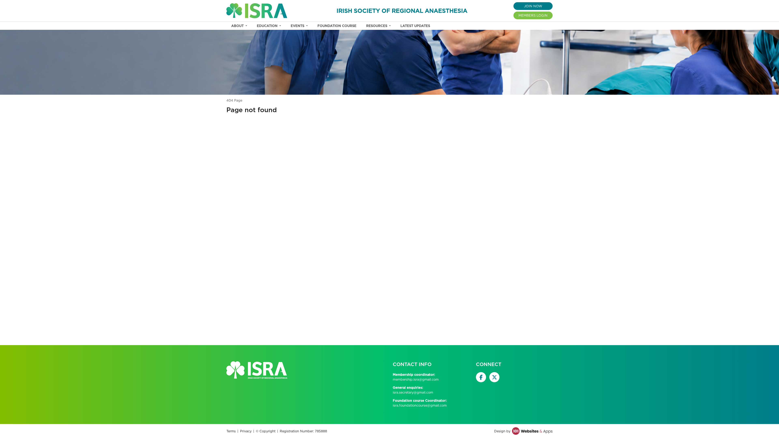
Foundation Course (336, 26)
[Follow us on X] (494, 377)
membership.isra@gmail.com (416, 379)
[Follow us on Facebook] (481, 377)
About (238, 26)
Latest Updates (415, 26)
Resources (377, 26)
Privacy (246, 431)
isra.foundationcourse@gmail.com (420, 405)
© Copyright (265, 431)
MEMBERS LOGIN (533, 15)
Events (298, 26)
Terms (231, 431)
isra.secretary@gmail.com (413, 392)
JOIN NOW (533, 6)
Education (268, 26)
